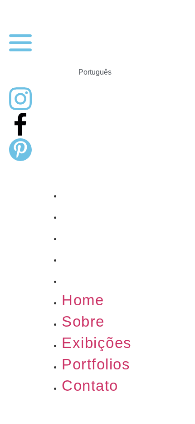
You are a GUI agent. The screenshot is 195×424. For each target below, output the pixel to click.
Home (83, 193)
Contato (90, 278)
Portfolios (96, 257)
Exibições (97, 235)
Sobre (83, 214)
